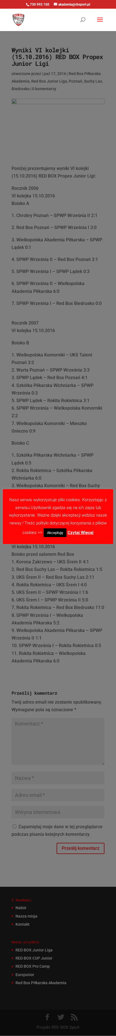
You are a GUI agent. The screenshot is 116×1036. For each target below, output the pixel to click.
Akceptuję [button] (55, 533)
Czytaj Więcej (80, 532)
